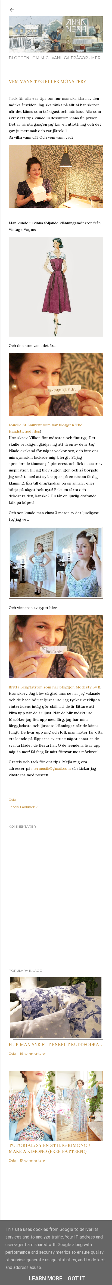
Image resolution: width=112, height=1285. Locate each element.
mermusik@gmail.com (51, 768)
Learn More (45, 1278)
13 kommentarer (33, 1160)
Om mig (40, 57)
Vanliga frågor (70, 57)
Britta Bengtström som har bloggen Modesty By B (54, 687)
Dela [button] (12, 799)
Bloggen (19, 57)
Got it (76, 1278)
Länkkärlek (29, 807)
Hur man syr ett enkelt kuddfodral (55, 1044)
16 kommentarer (33, 1053)
